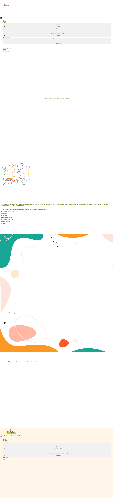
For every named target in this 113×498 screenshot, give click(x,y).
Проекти (58, 26)
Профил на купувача (58, 450)
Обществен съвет (58, 28)
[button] (1, 18)
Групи (4, 44)
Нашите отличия (58, 24)
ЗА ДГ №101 (5, 22)
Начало (4, 20)
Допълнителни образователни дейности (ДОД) (58, 33)
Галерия (4, 49)
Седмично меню (58, 43)
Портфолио (58, 35)
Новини (4, 21)
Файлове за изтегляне (6, 51)
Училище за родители (7, 48)
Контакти (4, 50)
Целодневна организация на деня (58, 38)
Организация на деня (6, 37)
